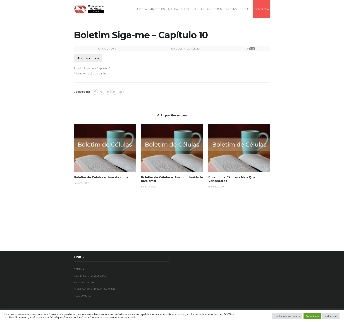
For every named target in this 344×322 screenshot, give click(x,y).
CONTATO (246, 9)
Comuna (79, 269)
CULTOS (185, 9)
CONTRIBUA (261, 9)
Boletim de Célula (188, 48)
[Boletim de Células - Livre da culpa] (105, 149)
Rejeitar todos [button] (330, 316)
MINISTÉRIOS (157, 9)
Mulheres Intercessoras (90, 276)
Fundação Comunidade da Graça (95, 289)
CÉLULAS (198, 9)
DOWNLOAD (90, 58)
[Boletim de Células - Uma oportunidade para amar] (172, 149)
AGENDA (173, 9)
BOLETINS (231, 9)
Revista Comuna (84, 282)
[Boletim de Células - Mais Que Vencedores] (239, 149)
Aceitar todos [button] (312, 316)
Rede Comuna (82, 296)
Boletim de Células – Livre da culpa (101, 177)
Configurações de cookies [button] (287, 316)
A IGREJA (142, 9)
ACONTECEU (214, 9)
